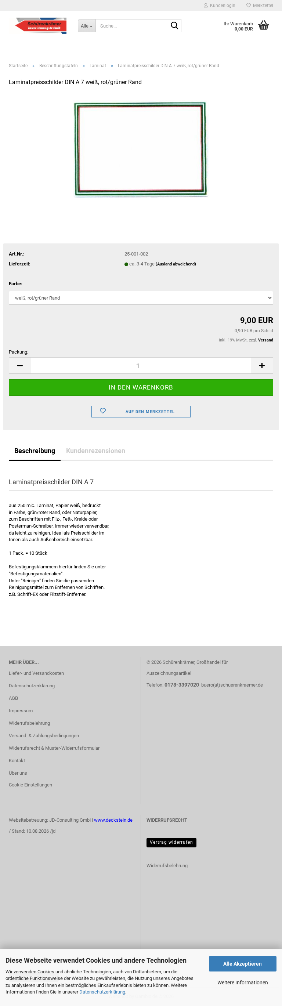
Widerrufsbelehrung (29, 723)
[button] (20, 365)
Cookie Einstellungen (30, 785)
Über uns (18, 773)
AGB (13, 698)
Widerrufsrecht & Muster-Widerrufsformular (54, 748)
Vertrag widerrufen (171, 842)
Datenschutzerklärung (102, 992)
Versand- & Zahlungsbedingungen (44, 735)
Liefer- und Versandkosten (36, 673)
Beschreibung (34, 451)
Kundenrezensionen (95, 451)
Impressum (21, 710)
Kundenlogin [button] (221, 5)
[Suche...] (174, 26)
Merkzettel (262, 5)
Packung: (18, 352)
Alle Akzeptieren (242, 964)
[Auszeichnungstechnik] (38, 25)
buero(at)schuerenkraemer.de (232, 685)
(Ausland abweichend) (176, 264)
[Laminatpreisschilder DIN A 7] (141, 148)
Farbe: (15, 283)
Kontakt (17, 760)
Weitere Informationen (242, 982)
